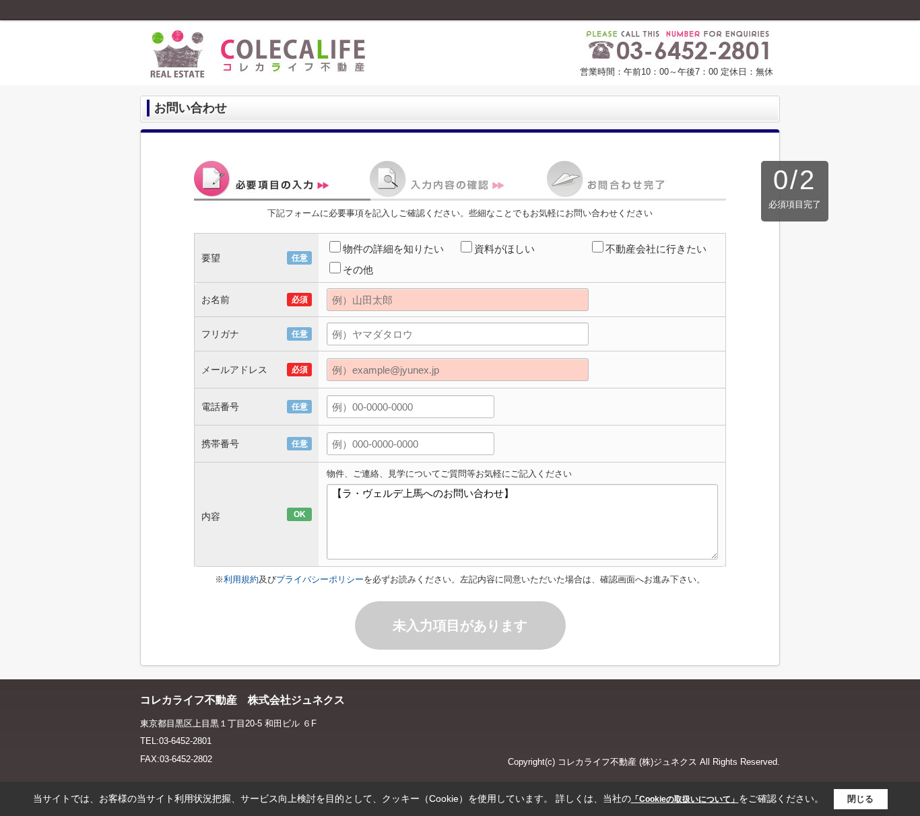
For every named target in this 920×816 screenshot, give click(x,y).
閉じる (860, 799)
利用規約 (241, 579)
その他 (358, 269)
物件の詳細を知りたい (393, 248)
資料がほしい (504, 248)
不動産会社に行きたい (656, 248)
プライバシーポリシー (320, 579)
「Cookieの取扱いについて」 (685, 799)
